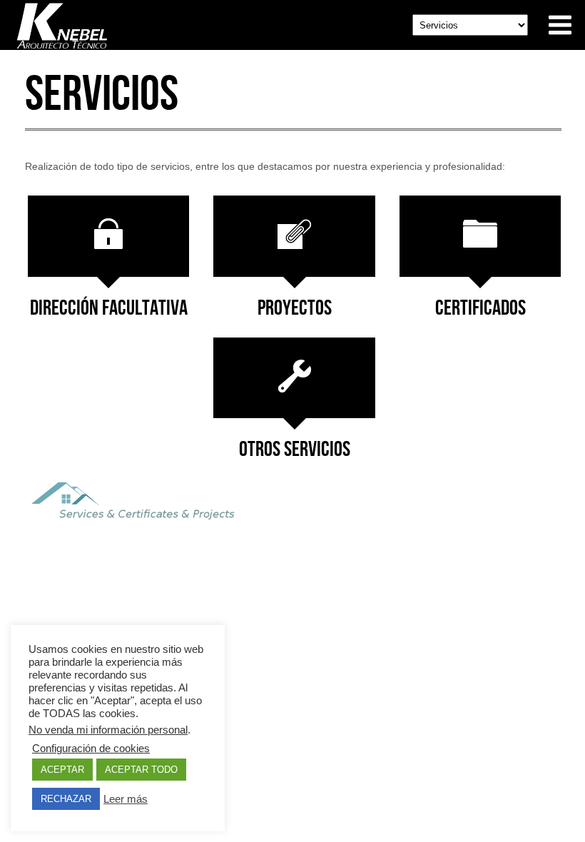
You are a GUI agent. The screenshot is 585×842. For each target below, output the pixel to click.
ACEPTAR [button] (62, 769)
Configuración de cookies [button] (91, 748)
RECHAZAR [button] (66, 798)
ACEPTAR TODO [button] (141, 769)
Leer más (125, 799)
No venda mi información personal (108, 730)
